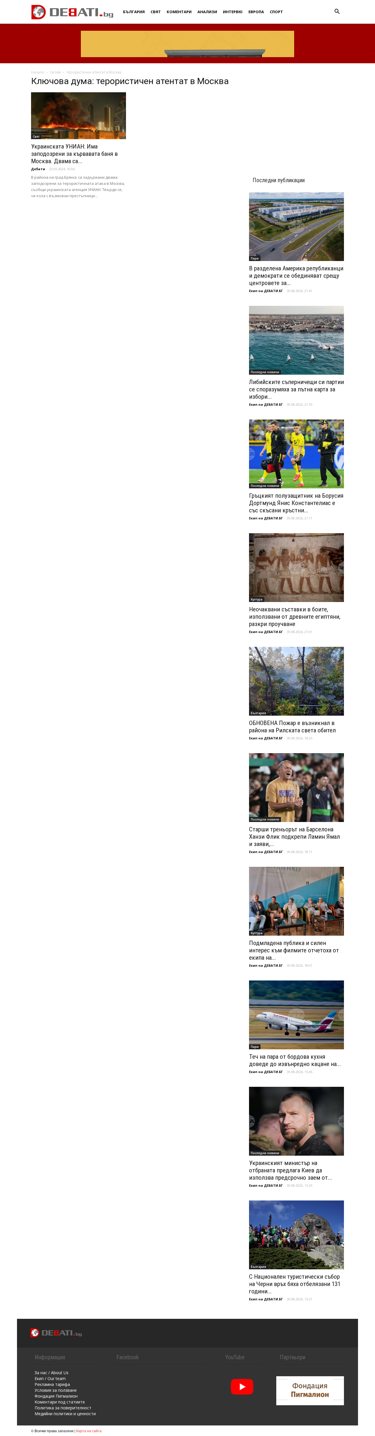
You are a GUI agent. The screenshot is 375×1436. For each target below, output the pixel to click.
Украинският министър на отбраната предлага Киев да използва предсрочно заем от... (290, 1170)
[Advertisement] (296, 114)
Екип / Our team (50, 1378)
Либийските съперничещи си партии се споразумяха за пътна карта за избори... (296, 389)
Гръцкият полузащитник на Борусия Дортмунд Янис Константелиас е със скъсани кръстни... (296, 503)
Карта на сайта (89, 1430)
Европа (256, 11)
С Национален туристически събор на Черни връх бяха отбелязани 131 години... (294, 1284)
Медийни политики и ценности (65, 1413)
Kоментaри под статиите (60, 1402)
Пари (255, 258)
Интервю (233, 11)
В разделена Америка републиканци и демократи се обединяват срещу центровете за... (296, 275)
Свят (156, 11)
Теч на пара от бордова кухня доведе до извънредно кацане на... (295, 1060)
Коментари (179, 11)
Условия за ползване (56, 1390)
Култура (256, 599)
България (134, 11)
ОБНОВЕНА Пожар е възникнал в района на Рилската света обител (292, 726)
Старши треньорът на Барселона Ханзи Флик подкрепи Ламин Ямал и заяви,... (294, 836)
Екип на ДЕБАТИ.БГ (266, 291)
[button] (337, 12)
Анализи (207, 11)
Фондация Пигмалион (56, 1396)
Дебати (38, 169)
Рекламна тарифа (52, 1384)
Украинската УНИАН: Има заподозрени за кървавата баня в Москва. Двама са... (74, 154)
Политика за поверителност (63, 1408)
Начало (37, 72)
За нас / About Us (52, 1372)
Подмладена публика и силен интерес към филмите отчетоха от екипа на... (294, 950)
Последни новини (265, 372)
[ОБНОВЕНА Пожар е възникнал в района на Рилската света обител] (296, 681)
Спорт (276, 11)
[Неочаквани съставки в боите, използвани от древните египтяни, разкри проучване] (296, 567)
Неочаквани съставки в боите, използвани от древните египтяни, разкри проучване (294, 616)
